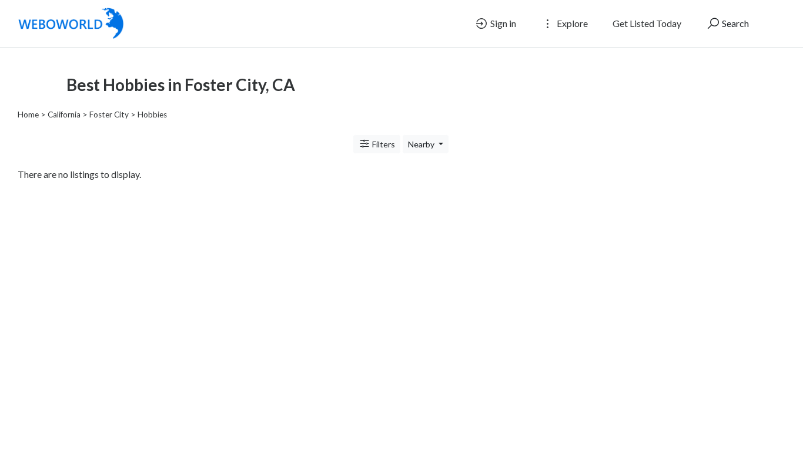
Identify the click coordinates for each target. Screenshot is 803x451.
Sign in (502, 23)
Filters (382, 144)
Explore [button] (571, 23)
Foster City (109, 114)
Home (28, 114)
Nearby (422, 144)
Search (734, 23)
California (64, 114)
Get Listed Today (647, 23)
